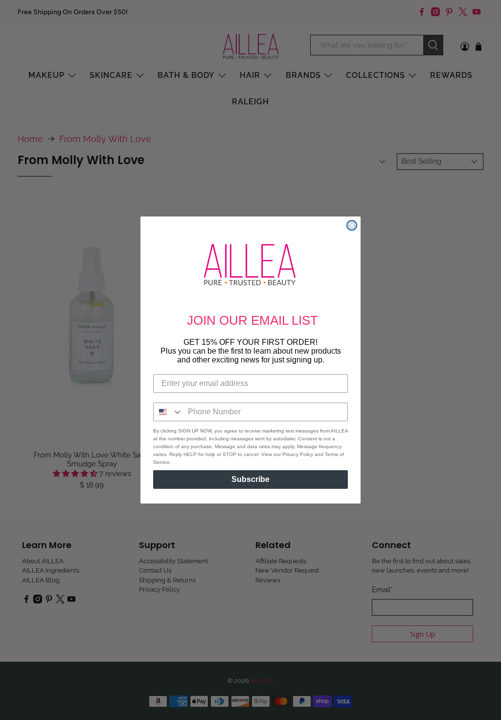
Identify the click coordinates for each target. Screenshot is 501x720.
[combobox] (168, 412)
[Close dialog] (352, 225)
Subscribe (250, 479)
